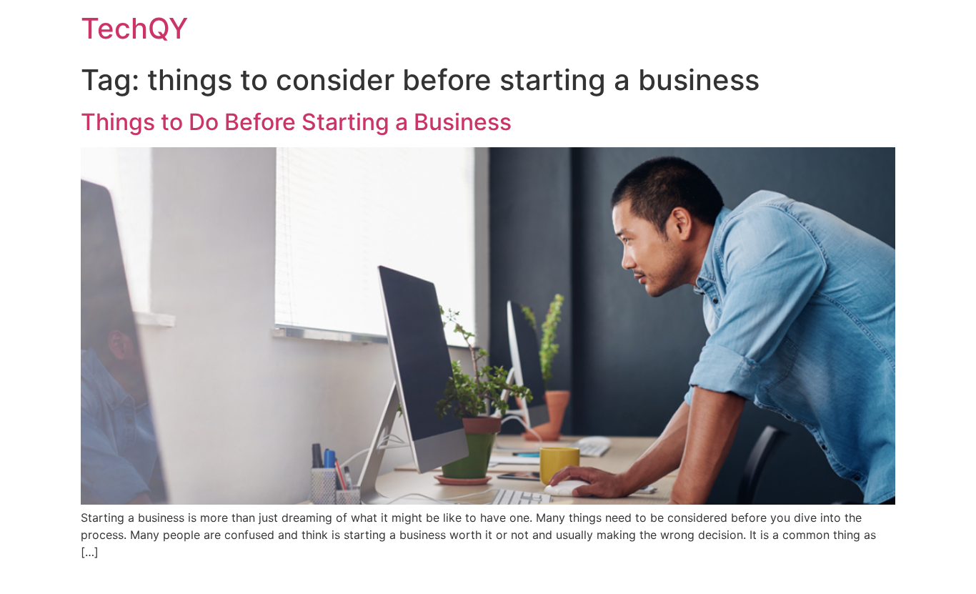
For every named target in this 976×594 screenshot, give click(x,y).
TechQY (134, 28)
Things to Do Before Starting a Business (296, 122)
